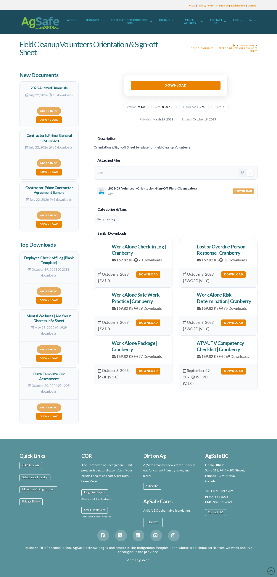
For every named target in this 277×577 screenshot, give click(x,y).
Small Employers (94, 510)
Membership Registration (230, 5)
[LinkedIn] (138, 535)
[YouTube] (156, 535)
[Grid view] (242, 172)
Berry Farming (106, 219)
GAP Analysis (30, 465)
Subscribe (152, 486)
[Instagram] (174, 535)
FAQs (192, 5)
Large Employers (94, 492)
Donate (252, 5)
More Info (49, 110)
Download (175, 85)
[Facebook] (103, 535)
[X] (121, 535)
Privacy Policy (206, 5)
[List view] (249, 172)
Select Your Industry (35, 477)
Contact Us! (215, 512)
